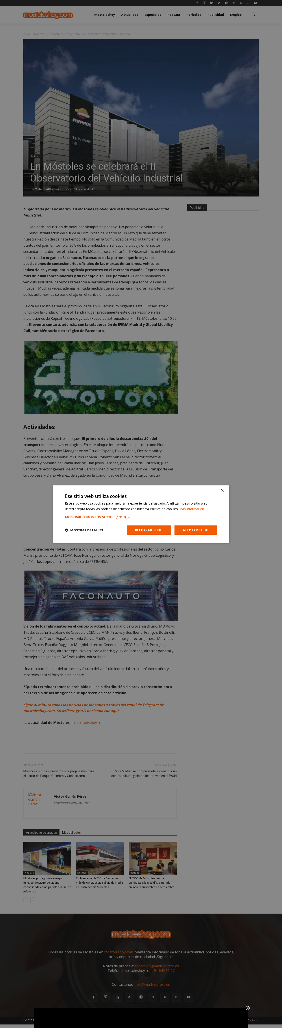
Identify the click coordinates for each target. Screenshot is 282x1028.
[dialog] (141, 514)
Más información (191, 509)
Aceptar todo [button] (195, 530)
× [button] (222, 490)
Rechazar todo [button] (149, 530)
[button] (141, 517)
